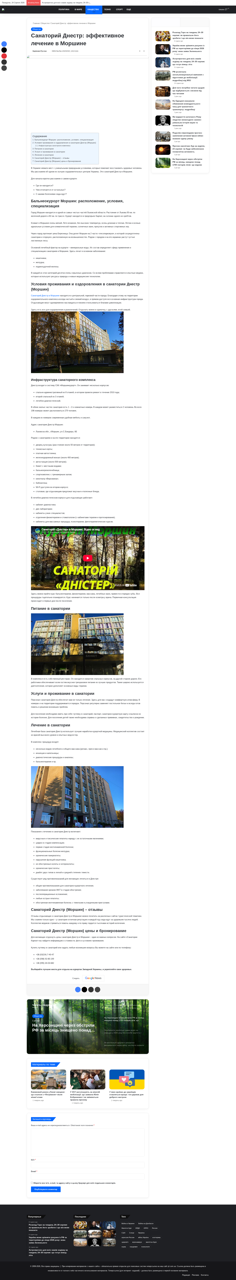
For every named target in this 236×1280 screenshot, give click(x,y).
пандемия (134, 1247)
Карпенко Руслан (40, 51)
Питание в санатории (44, 149)
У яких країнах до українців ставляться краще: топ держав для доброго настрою (126, 1094)
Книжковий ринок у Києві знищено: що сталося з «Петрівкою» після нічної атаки (48, 1094)
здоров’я (125, 1242)
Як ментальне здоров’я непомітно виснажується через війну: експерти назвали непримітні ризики (63, 1028)
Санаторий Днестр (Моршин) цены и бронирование (58, 161)
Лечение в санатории (44, 155)
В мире (78, 9)
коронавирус (137, 1242)
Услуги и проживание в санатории (50, 152)
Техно (107, 9)
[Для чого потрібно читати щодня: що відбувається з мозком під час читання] (162, 91)
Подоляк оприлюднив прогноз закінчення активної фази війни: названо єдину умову (187, 136)
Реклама (195, 1275)
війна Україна (143, 1237)
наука (124, 1247)
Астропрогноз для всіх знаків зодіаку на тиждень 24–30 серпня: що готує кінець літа (188, 61)
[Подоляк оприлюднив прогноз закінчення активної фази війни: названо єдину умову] (162, 136)
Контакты (205, 1275)
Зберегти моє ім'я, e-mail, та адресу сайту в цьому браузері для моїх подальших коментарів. (74, 1183)
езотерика (156, 1237)
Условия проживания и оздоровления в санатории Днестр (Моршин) (65, 143)
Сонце (131, 1233)
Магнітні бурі (127, 1228)
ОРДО (137, 1228)
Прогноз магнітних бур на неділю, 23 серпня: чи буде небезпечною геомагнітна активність (188, 149)
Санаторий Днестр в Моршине (45, 295)
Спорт (119, 9)
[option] (88, 1026)
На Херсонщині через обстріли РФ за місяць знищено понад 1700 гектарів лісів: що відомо (187, 162)
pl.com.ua (172, 1266)
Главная (36, 23)
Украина (141, 1233)
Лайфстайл (38, 1016)
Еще (129, 9)
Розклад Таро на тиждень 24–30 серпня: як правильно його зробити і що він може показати (187, 35)
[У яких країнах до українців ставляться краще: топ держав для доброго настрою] (126, 1079)
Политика (64, 9)
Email (34, 1171)
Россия (154, 1228)
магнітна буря (151, 1242)
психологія (145, 1247)
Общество (93, 9)
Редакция (186, 1275)
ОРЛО (146, 1228)
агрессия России (128, 1237)
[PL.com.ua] (7, 9)
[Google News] (93, 978)
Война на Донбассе (146, 1224)
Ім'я (33, 1160)
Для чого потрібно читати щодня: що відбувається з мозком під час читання (188, 91)
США (123, 1233)
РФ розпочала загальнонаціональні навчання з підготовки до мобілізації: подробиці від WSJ (80, 3)
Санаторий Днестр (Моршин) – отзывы (52, 158)
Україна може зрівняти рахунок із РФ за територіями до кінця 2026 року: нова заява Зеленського (188, 48)
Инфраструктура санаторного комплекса (54, 146)
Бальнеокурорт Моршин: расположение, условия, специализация (64, 140)
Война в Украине (128, 1224)
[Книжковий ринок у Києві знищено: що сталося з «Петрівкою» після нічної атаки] (48, 1079)
